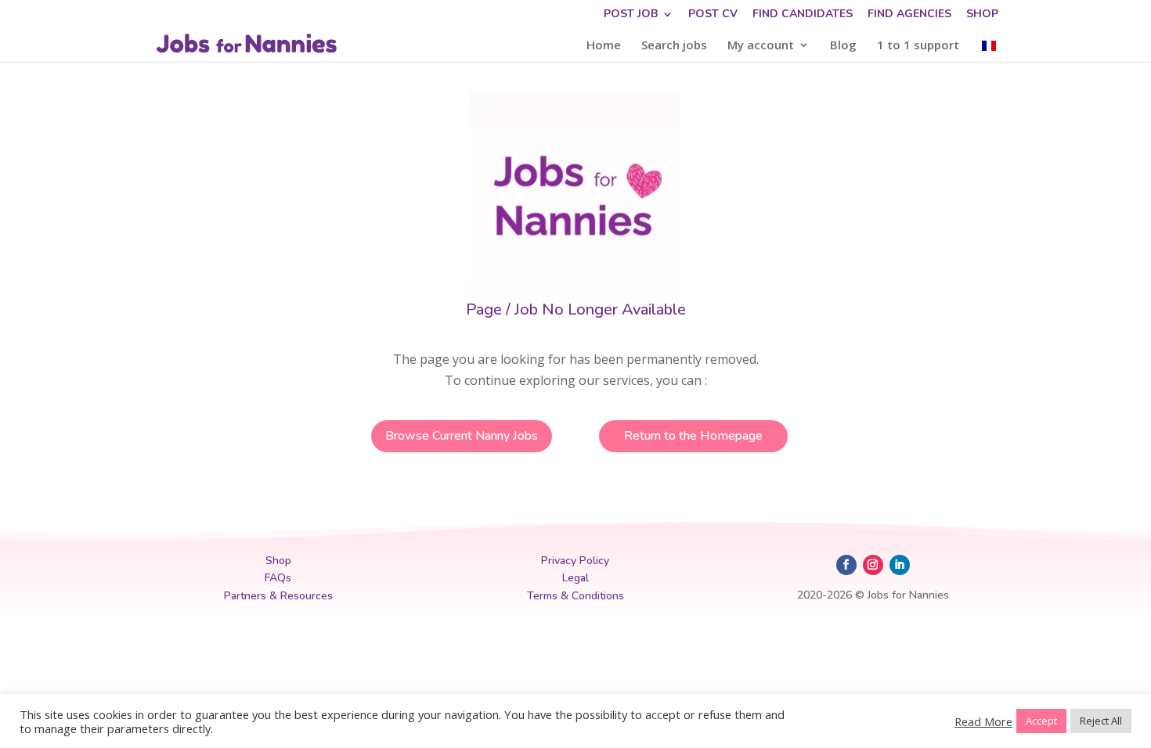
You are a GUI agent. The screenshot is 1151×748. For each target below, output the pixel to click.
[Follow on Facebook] (846, 565)
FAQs (278, 577)
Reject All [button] (1101, 721)
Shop (982, 15)
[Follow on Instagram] (873, 565)
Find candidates (802, 15)
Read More (983, 721)
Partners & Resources (278, 595)
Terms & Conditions (575, 595)
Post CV (713, 15)
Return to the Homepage (693, 435)
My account (760, 45)
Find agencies (909, 15)
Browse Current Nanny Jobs (461, 435)
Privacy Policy (575, 560)
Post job (631, 15)
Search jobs (674, 45)
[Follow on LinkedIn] (899, 565)
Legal (575, 577)
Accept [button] (1041, 721)
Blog (843, 45)
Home (603, 45)
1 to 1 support (918, 45)
